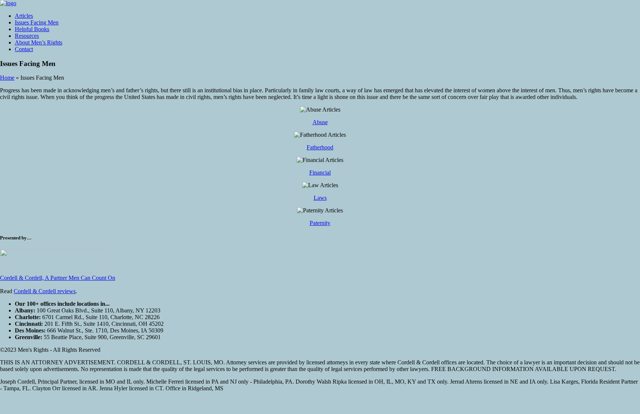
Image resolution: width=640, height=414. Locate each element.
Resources (27, 36)
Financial (320, 172)
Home (7, 77)
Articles (24, 16)
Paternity (320, 223)
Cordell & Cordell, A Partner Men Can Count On (57, 278)
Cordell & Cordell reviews (45, 291)
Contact (24, 49)
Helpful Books (32, 29)
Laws (320, 198)
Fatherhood (320, 147)
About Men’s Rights (38, 42)
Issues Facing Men (37, 22)
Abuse (320, 122)
